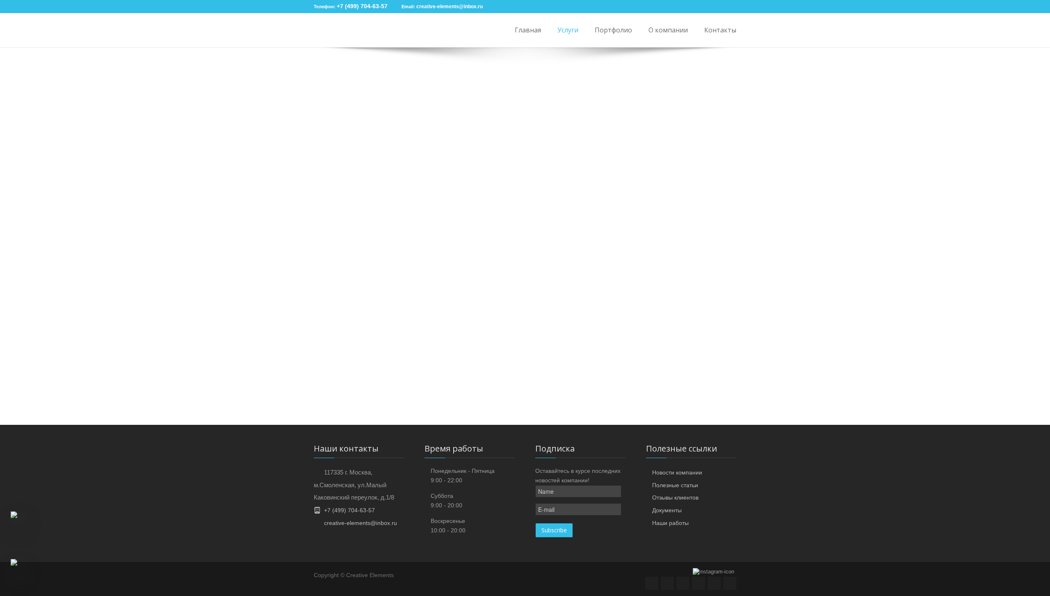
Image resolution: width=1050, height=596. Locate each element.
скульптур (645, 365)
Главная (528, 29)
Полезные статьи (675, 485)
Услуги (567, 29)
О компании (668, 29)
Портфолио (613, 29)
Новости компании (677, 472)
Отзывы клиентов (675, 497)
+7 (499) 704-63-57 (362, 6)
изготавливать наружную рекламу (506, 365)
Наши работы (670, 523)
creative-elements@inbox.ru (449, 6)
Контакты (720, 29)
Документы (667, 510)
